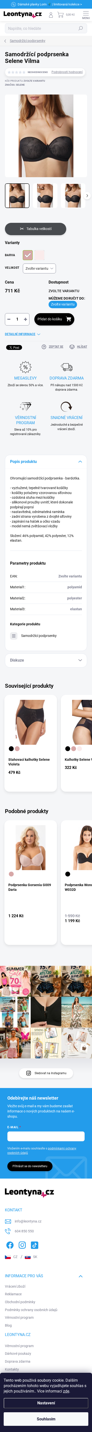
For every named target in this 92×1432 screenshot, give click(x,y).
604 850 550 (24, 1231)
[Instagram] (21, 1244)
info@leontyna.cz (28, 1221)
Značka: (15, 84)
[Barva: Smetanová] (79, 748)
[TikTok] (33, 1244)
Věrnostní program (19, 1317)
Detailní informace (20, 334)
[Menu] (86, 15)
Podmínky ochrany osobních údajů (31, 1310)
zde (66, 1391)
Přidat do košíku (50, 319)
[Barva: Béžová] (17, 748)
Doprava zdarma (17, 1361)
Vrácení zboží (15, 1286)
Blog (8, 1325)
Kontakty (12, 1369)
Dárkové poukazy (18, 1354)
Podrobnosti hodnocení (67, 72)
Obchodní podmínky (20, 1302)
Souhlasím (46, 1419)
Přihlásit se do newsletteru (30, 1166)
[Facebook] (9, 1244)
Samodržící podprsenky (39, 636)
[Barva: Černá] (11, 748)
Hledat (80, 28)
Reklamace (13, 1294)
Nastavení (46, 1403)
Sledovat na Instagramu (50, 1073)
